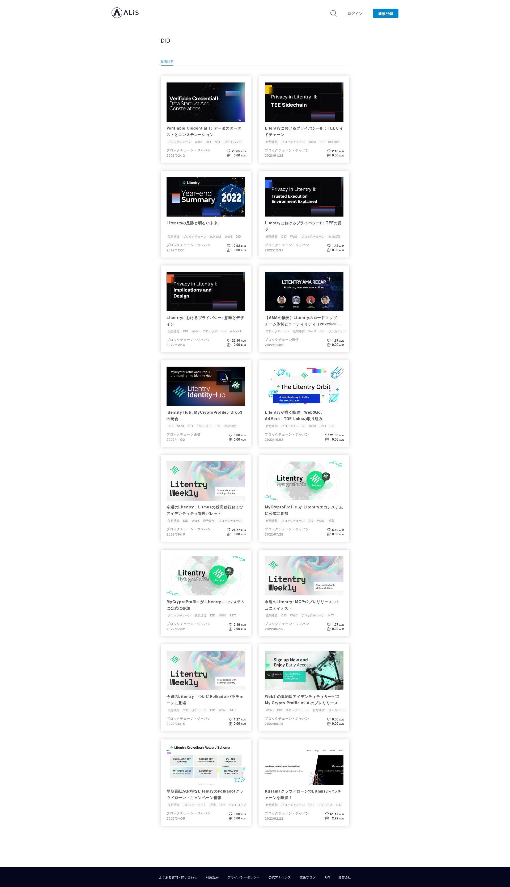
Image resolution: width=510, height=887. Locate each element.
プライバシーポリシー (244, 877)
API (327, 877)
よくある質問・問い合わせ (178, 877)
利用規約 (212, 877)
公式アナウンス (280, 877)
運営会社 (344, 877)
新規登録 (385, 13)
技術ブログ (308, 877)
